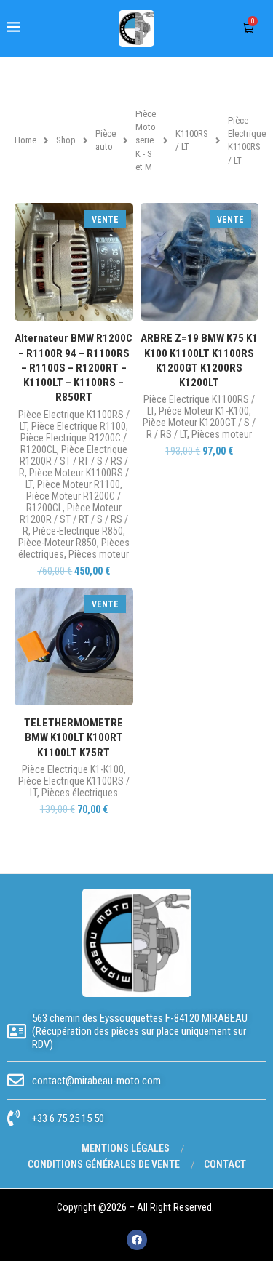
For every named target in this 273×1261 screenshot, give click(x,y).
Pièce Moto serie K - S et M (145, 140)
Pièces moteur (98, 554)
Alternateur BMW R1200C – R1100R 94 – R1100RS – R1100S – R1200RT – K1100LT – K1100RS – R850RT (73, 368)
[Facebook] (137, 1240)
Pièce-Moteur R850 (57, 542)
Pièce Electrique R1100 (78, 426)
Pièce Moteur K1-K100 (204, 411)
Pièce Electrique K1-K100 (73, 769)
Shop (66, 140)
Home (25, 140)
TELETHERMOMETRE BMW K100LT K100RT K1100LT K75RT (73, 737)
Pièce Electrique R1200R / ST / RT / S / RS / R (73, 461)
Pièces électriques (79, 792)
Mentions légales (126, 1148)
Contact (225, 1164)
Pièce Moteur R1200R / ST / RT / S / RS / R (74, 519)
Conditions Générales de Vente (104, 1164)
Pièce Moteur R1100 (78, 484)
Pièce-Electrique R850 (78, 531)
